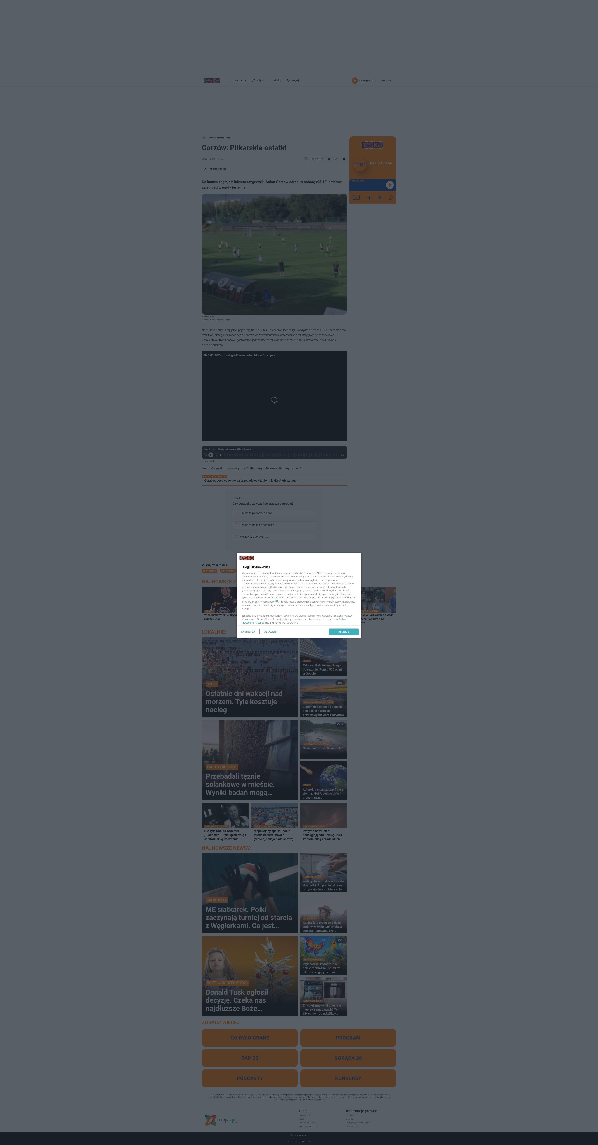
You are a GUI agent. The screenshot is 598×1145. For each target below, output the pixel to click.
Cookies (260, 622)
